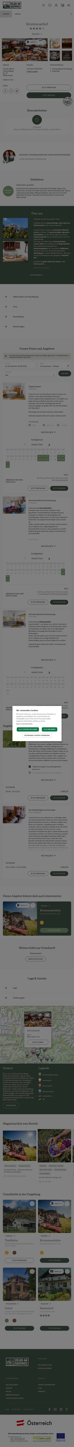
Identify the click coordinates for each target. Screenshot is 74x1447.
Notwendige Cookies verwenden (37, 735)
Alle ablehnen (49, 729)
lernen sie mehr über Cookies (24, 724)
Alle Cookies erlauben (28, 729)
